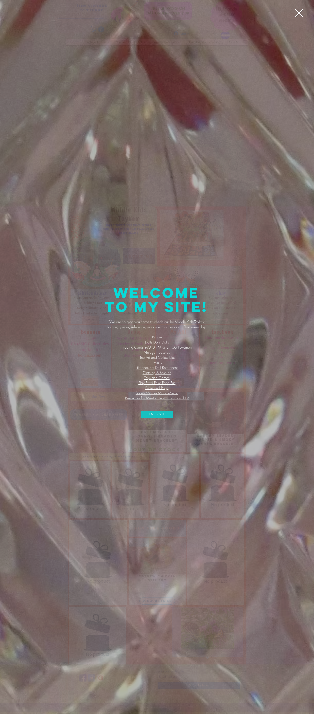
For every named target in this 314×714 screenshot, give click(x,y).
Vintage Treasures (157, 352)
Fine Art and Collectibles (156, 357)
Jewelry (157, 362)
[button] (299, 13)
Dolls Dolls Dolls (157, 342)
